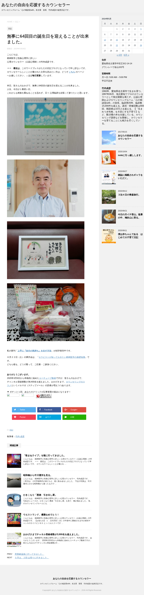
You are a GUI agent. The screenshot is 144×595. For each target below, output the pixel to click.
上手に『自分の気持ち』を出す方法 (34, 350)
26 (141, 45)
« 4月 (119, 55)
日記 (11, 430)
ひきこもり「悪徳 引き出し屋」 (40, 495)
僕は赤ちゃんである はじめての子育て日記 (130, 236)
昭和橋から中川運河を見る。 (37, 475)
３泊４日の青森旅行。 (129, 194)
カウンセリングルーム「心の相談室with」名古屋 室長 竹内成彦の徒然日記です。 (72, 584)
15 (117, 40)
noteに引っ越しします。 (130, 155)
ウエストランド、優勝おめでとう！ (41, 514)
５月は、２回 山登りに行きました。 (32, 557)
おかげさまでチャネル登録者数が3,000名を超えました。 (52, 534)
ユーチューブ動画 (47, 378)
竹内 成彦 (19, 436)
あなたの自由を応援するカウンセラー (35, 5)
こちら (72, 72)
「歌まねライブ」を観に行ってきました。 (44, 455)
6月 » (126, 55)
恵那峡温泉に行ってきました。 (29, 554)
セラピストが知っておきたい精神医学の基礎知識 (62, 357)
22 (117, 45)
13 (105, 40)
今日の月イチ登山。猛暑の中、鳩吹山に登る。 (130, 216)
